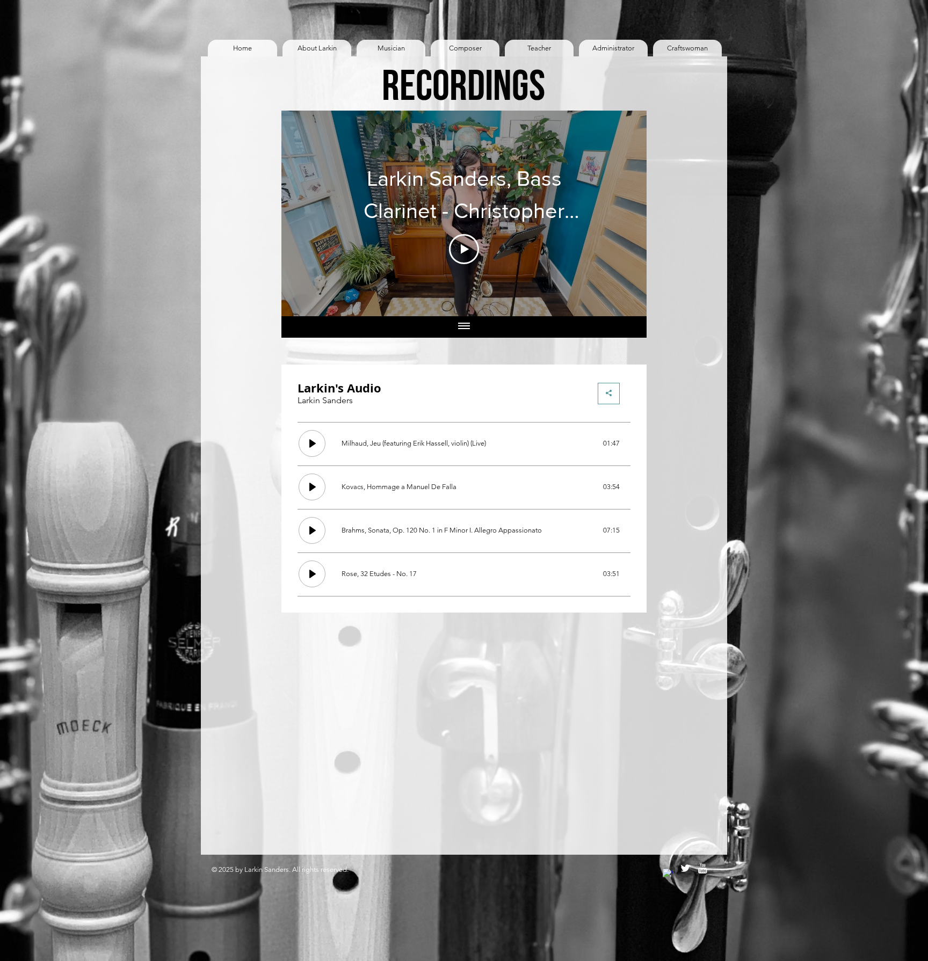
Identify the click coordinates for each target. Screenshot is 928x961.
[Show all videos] (464, 327)
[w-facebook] (668, 874)
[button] (316, 48)
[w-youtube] (702, 868)
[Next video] (624, 213)
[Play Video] (464, 249)
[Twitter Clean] (685, 868)
